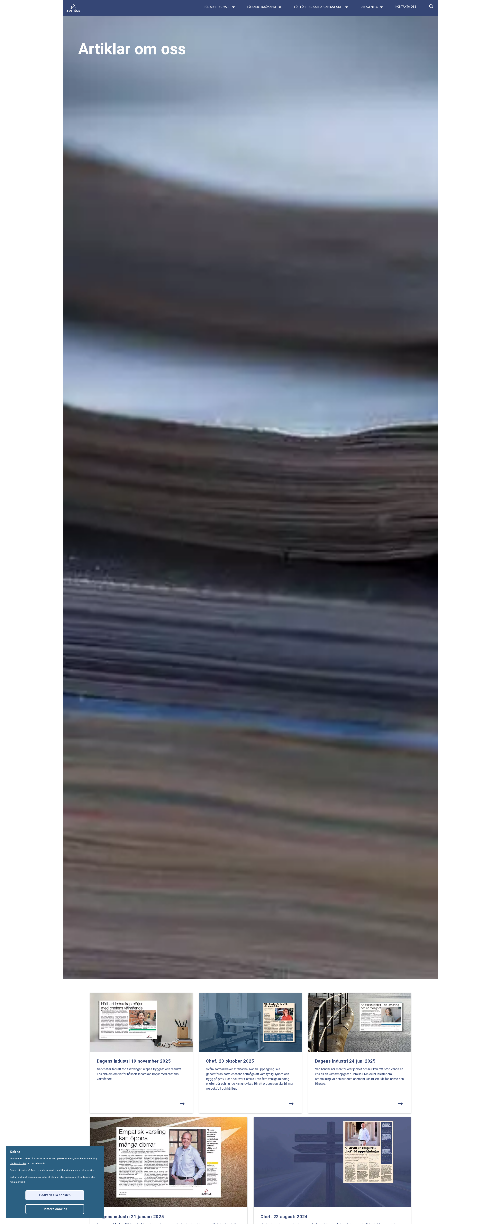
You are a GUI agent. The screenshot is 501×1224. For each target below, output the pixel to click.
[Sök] (431, 10)
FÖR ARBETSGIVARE (217, 7)
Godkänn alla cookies (55, 1195)
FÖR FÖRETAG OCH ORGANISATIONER (319, 7)
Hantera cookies (54, 1209)
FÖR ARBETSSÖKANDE (262, 7)
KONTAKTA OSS (406, 7)
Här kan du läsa (18, 1163)
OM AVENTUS (370, 7)
